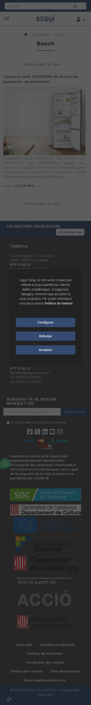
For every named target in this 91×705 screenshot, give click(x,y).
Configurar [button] (46, 322)
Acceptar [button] (45, 350)
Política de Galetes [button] (59, 303)
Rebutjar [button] (45, 336)
